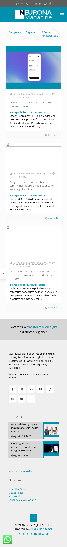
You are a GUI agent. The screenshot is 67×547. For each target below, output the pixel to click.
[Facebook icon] (22, 4)
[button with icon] (12, 389)
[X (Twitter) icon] (26, 4)
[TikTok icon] (50, 4)
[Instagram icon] (40, 4)
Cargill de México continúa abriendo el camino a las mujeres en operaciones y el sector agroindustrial (32, 185)
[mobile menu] (62, 14)
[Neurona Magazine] (33, 14)
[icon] (45, 4)
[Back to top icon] (33, 518)
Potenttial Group (17, 489)
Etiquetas (30, 32)
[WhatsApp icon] (17, 4)
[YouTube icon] (31, 4)
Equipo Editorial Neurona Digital (30, 94)
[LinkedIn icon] (36, 4)
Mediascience (15, 492)
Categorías (15, 32)
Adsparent (14, 496)
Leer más (53, 135)
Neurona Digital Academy (22, 499)
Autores (48, 32)
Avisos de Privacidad (40, 528)
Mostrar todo (50, 35)
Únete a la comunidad (20, 471)
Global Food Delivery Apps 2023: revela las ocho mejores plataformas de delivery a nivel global (32, 275)
